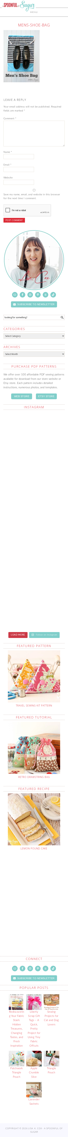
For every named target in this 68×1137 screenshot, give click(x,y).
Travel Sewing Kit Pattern (34, 705)
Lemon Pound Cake (34, 848)
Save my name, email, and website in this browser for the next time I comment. (31, 196)
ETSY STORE (46, 396)
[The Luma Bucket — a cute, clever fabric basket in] (34, 574)
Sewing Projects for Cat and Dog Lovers (51, 1018)
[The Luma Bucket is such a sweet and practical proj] (34, 467)
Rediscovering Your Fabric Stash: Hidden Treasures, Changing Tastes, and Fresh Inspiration (16, 1029)
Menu (34, 12)
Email (7, 165)
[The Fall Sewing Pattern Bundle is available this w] (34, 502)
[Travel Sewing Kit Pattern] (34, 676)
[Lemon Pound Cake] (34, 819)
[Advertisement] (34, 895)
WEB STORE (21, 396)
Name (7, 152)
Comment (9, 118)
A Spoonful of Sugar (19, 14)
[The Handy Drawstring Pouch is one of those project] (34, 431)
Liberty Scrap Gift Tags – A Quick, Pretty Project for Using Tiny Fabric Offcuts (34, 1029)
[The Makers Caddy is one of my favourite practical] (34, 538)
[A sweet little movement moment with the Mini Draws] (34, 610)
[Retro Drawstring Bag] (34, 748)
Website (8, 177)
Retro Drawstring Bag (34, 777)
